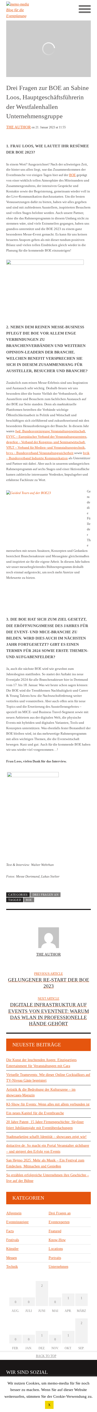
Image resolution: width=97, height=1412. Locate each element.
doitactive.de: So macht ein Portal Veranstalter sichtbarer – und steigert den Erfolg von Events (47, 1148)
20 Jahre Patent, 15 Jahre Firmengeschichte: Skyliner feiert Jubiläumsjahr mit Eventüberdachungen (45, 1125)
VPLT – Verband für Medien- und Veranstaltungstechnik (45, 447)
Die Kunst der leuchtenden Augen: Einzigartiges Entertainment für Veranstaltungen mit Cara (41, 1063)
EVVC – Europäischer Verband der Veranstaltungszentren (46, 437)
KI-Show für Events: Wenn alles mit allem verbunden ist (47, 1104)
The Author (18, 127)
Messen (11, 1258)
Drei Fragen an (46, 894)
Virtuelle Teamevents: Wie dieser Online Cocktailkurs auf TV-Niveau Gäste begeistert (48, 1077)
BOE (72, 175)
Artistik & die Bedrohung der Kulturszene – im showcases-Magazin (41, 1092)
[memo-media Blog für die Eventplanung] (27, 10)
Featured (55, 1231)
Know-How (57, 1240)
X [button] (49, 1405)
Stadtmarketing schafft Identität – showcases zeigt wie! (46, 1137)
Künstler (12, 1249)
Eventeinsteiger (17, 1222)
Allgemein (13, 1213)
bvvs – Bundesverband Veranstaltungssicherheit (39, 453)
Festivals (12, 1240)
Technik (12, 1267)
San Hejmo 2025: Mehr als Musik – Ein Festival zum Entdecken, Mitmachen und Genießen (45, 1163)
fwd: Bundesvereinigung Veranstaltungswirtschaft (50, 431)
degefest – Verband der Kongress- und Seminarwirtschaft (45, 442)
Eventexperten (59, 1222)
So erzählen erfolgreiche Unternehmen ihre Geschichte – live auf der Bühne (47, 1178)
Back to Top (46, 1356)
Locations (56, 1249)
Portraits (55, 1258)
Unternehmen (58, 1267)
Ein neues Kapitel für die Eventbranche (35, 1113)
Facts (10, 1231)
